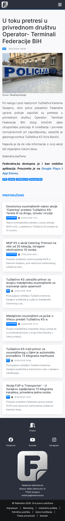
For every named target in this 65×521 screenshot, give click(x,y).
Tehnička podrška (21, 512)
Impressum (12, 508)
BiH (4, 49)
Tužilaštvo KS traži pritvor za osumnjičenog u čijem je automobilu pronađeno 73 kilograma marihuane (30, 352)
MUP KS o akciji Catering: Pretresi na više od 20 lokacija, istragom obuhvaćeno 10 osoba (31, 246)
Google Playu (51, 168)
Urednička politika (48, 508)
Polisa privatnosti (26, 515)
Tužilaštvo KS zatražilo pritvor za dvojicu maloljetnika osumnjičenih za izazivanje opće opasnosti (30, 283)
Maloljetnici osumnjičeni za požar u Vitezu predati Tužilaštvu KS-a (29, 317)
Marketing (28, 508)
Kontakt (44, 515)
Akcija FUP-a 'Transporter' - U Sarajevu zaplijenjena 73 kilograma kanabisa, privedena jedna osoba (29, 389)
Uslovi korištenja (44, 512)
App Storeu (10, 173)
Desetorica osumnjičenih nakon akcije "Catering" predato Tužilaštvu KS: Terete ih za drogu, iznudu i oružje (31, 210)
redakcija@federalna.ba (32, 495)
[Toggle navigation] (59, 4)
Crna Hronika (11, 217)
